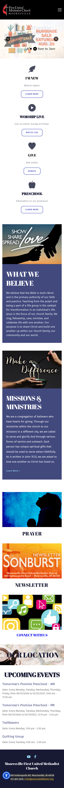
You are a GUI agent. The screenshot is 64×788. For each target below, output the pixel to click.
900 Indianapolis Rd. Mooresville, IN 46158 (32, 775)
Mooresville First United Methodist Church (32, 765)
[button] (60, 10)
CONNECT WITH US (32, 635)
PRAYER (32, 533)
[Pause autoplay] (35, 49)
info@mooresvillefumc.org (39, 779)
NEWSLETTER (32, 585)
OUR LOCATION (33, 655)
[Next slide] (56, 38)
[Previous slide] (8, 38)
